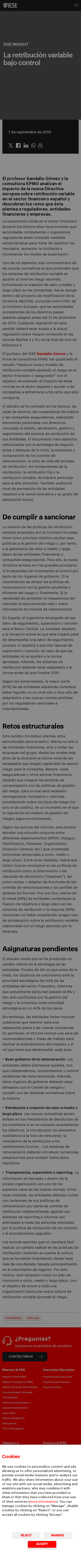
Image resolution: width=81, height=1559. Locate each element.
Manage (57, 1535)
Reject (26, 1535)
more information (43, 1501)
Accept (42, 1544)
